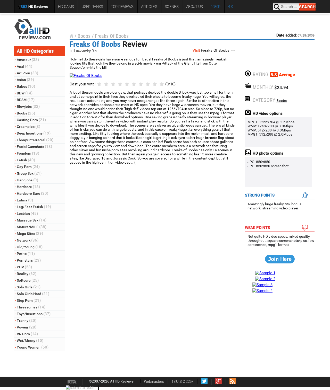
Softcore (28, 280)
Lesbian (27, 213)
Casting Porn (31, 120)
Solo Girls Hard (33, 294)
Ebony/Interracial (35, 140)
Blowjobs (28, 106)
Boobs (26, 113)
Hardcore (28, 187)
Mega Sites (30, 234)
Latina (25, 200)
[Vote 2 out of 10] (106, 84)
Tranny (26, 320)
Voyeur (26, 327)
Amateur (28, 60)
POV (24, 267)
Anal (24, 66)
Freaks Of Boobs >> (218, 50)
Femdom (28, 153)
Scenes (171, 6)
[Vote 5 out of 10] (126, 84)
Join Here (280, 259)
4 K (230, 6)
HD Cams (66, 6)
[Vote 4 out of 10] (120, 84)
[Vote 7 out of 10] (140, 84)
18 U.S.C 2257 (182, 381)
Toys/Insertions (34, 314)
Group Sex (29, 173)
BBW (24, 93)
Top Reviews (122, 6)
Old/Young (30, 247)
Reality (26, 274)
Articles (149, 6)
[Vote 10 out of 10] (161, 84)
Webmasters (154, 381)
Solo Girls (28, 287)
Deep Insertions (34, 133)
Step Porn (29, 300)
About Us (194, 6)
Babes (26, 86)
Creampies (28, 127)
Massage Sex (31, 220)
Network (27, 240)
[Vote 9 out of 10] (154, 84)
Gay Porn (28, 167)
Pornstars (29, 260)
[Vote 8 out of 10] (147, 84)
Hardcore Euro (32, 193)
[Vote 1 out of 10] (99, 84)
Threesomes (31, 307)
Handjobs (27, 180)
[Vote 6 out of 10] (133, 84)
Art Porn (27, 73)
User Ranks (92, 6)
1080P (215, 6)
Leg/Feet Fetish (34, 207)
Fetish (26, 160)
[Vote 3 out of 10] (113, 84)
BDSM (26, 100)
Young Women (32, 347)
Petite (26, 254)
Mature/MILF (31, 227)
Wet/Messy (30, 341)
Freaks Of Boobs (112, 36)
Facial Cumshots (34, 147)
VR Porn (27, 334)
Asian (25, 80)
